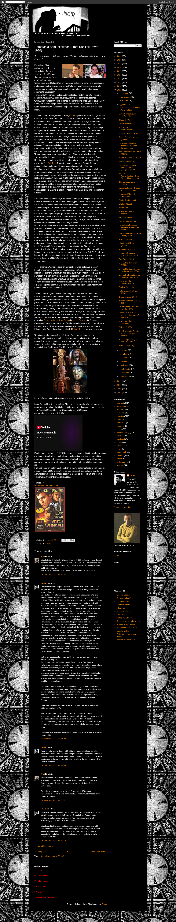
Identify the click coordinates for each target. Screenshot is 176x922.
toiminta (48, 544)
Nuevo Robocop (126, 217)
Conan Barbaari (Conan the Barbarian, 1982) (129, 276)
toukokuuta (124, 361)
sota (118, 449)
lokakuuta (123, 101)
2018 (119, 67)
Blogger (105, 904)
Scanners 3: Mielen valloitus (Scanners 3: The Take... (129, 315)
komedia (120, 426)
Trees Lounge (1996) (128, 297)
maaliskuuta (124, 369)
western (120, 465)
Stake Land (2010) (127, 161)
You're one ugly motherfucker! (126, 128)
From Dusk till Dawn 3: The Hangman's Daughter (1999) (129, 167)
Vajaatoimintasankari (126, 640)
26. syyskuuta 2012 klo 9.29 (53, 800)
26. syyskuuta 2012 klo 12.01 (53, 840)
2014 (119, 82)
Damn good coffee (125, 598)
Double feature (123, 601)
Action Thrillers (125, 123)
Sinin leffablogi (123, 631)
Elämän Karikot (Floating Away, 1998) (129, 109)
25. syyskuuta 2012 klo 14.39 (53, 765)
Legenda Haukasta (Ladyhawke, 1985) (128, 254)
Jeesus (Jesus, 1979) (128, 133)
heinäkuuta (124, 354)
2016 (119, 75)
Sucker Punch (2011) (128, 287)
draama (120, 410)
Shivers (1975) (125, 327)
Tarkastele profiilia (122, 507)
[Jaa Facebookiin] (70, 540)
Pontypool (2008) (126, 345)
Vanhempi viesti (98, 851)
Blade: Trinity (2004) (128, 200)
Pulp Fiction (64, 320)
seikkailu (120, 445)
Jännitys (120, 416)
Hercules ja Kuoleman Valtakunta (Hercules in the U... (130, 227)
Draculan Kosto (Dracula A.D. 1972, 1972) (129, 189)
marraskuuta (125, 97)
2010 (119, 385)
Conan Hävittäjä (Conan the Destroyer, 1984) (129, 270)
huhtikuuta (124, 365)
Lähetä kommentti (45, 846)
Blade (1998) (124, 208)
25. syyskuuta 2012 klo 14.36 (53, 738)
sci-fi (119, 442)
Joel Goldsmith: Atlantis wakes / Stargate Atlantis (129, 333)
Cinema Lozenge (124, 595)
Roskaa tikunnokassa (126, 624)
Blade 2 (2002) (125, 204)
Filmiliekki (121, 608)
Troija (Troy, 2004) (127, 249)
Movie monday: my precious (127, 212)
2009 (119, 389)
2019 (119, 63)
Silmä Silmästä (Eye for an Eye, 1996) (129, 115)
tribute (119, 459)
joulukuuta (124, 93)
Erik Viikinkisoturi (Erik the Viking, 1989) (130, 234)
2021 (119, 56)
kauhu (119, 419)
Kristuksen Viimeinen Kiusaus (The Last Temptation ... (128, 145)
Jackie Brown (78, 320)
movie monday (123, 432)
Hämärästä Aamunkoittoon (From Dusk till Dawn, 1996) (129, 175)
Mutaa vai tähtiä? (124, 618)
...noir (43, 583)
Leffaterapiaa (122, 614)
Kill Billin (73, 115)
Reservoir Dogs (51, 320)
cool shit (120, 403)
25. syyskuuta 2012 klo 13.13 (53, 574)
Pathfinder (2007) (126, 239)
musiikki (120, 436)
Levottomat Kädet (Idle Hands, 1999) (129, 308)
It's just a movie (123, 611)
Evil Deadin (48, 163)
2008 (119, 392)
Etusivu (70, 851)
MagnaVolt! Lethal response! (127, 195)
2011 (119, 381)
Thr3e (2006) (124, 120)
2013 (119, 86)
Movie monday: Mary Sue (130, 158)
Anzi (43, 556)
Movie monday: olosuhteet (125, 322)
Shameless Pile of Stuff (127, 627)
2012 (119, 90)
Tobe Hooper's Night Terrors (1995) (128, 340)
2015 (119, 78)
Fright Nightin (78, 329)
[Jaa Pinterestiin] (73, 540)
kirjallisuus (121, 423)
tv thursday (121, 462)
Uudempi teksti (41, 851)
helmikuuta (124, 373)
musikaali (121, 439)
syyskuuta (124, 104)
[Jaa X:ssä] (68, 540)
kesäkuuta (124, 358)
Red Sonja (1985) (126, 259)
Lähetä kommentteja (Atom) (52, 856)
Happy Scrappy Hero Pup (130, 221)
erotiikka (120, 413)
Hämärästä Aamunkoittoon (46, 485)
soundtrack (121, 452)
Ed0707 (120, 555)
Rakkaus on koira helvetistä (129, 621)
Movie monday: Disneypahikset (126, 282)
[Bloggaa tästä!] (65, 540)
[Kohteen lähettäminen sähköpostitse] (62, 540)
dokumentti (121, 406)
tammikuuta (124, 376)
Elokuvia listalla (123, 605)
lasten (119, 429)
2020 (119, 60)
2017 (119, 71)
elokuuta (123, 350)
